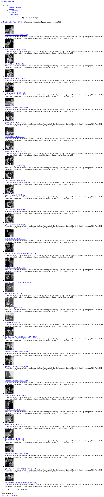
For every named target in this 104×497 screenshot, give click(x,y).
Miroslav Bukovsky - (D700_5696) (16, 381)
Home (7, 5)
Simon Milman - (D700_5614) (14, 151)
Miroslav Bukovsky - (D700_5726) (16, 453)
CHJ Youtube (13, 11)
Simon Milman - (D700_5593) (14, 64)
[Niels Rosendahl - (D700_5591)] (9, 47)
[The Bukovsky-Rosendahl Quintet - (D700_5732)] (9, 466)
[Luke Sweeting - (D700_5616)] (9, 164)
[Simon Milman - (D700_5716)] (9, 437)
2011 (20, 22)
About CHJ (12, 12)
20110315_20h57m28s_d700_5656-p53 (18, 282)
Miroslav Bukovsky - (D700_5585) (16, 35)
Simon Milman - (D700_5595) (14, 78)
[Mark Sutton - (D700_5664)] (9, 306)
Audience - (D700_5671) (13, 322)
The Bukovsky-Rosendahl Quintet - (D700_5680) (21, 337)
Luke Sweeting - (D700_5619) (15, 209)
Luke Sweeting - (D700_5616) (15, 166)
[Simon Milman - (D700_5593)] (9, 62)
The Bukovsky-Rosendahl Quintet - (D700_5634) (21, 253)
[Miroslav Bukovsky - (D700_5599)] (9, 106)
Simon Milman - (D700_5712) (14, 424)
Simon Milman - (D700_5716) (14, 439)
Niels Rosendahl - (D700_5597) (15, 93)
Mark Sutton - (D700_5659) (14, 293)
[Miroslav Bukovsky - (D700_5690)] (9, 364)
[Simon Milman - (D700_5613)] (9, 135)
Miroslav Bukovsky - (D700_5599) (16, 107)
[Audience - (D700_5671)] (9, 320)
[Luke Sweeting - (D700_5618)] (9, 193)
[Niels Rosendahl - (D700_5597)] (9, 91)
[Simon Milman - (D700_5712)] (9, 422)
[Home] (7, 2)
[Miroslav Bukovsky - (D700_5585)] (9, 33)
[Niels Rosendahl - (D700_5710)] (9, 408)
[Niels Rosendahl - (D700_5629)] (9, 237)
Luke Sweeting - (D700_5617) (15, 180)
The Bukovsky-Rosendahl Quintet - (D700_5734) (21, 483)
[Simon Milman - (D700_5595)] (9, 77)
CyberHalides (13, 14)
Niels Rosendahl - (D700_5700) (15, 395)
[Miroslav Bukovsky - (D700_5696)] (9, 379)
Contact (11, 9)
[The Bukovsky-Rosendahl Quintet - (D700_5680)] (9, 335)
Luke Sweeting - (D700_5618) (15, 195)
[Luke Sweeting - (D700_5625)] (9, 222)
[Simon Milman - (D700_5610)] (9, 120)
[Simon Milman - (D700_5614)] (9, 149)
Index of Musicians (15, 7)
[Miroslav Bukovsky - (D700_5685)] (9, 350)
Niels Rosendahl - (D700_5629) (15, 239)
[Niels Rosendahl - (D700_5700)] (9, 393)
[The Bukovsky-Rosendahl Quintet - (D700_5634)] (9, 251)
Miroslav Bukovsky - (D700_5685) (16, 351)
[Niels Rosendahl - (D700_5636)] (9, 266)
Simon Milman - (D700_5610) (14, 122)
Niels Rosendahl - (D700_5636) (15, 268)
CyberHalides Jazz (8, 22)
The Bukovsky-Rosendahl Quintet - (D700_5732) (21, 468)
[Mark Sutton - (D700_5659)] (9, 291)
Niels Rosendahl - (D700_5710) (15, 410)
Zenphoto (12, 495)
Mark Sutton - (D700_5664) (14, 308)
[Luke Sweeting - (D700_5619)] (9, 208)
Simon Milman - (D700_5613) (14, 137)
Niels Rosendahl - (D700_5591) (15, 49)
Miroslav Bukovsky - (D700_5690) (16, 366)
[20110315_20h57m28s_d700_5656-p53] (9, 280)
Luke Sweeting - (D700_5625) (15, 224)
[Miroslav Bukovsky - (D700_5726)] (9, 452)
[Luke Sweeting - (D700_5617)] (9, 178)
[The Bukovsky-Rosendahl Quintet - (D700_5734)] (9, 481)
